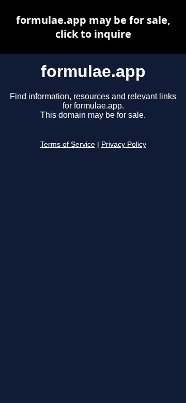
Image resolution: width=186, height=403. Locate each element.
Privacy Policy (123, 144)
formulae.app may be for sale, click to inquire (93, 27)
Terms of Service (67, 144)
